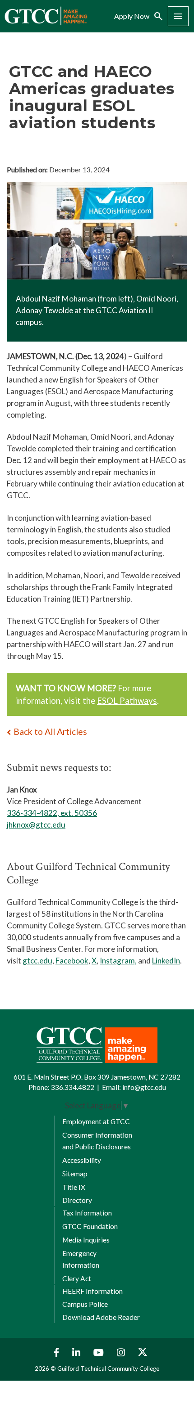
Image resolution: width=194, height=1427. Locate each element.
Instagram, (118, 960)
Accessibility (81, 1160)
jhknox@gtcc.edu (36, 824)
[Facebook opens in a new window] (54, 1352)
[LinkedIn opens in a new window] (77, 1352)
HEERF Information (92, 1291)
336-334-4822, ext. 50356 (52, 813)
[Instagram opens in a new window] (122, 1352)
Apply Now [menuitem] (131, 16)
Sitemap (75, 1174)
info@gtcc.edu (144, 1087)
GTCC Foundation (90, 1226)
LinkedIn (166, 960)
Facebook (71, 960)
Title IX (73, 1187)
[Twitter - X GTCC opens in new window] (142, 1352)
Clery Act (76, 1278)
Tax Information (87, 1213)
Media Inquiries (86, 1240)
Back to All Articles (50, 731)
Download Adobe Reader (101, 1317)
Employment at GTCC (96, 1121)
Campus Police (85, 1304)
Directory (77, 1200)
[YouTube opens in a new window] (99, 1352)
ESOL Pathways (127, 701)
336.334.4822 (72, 1087)
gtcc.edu (37, 960)
